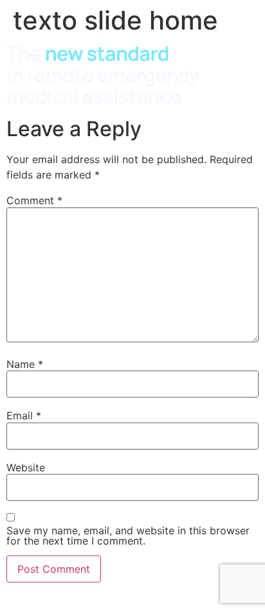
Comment (34, 200)
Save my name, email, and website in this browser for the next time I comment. (128, 535)
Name (24, 364)
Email (23, 415)
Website (25, 467)
